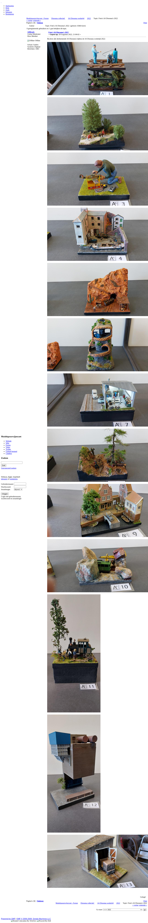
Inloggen (9, 12)
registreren (13, 479)
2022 (89, 18)
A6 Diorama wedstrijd (76, 18)
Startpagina (10, 6)
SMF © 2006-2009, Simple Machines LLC (34, 919)
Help (7, 8)
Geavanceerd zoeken (8, 468)
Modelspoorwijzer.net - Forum (37, 18)
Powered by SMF (8, 919)
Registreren (10, 14)
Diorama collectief (58, 18)
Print (145, 23)
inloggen (4, 479)
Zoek (7, 10)
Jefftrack (30, 32)
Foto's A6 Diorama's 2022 (58, 32)
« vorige (29, 20)
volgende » (37, 20)
